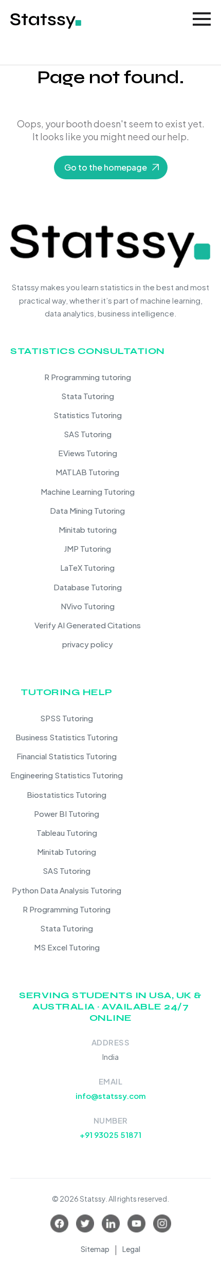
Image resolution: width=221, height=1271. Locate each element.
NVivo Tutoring (88, 606)
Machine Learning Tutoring (88, 491)
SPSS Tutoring (66, 718)
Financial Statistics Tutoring (66, 756)
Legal (131, 1249)
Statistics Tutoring (87, 415)
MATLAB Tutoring (87, 472)
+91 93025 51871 (110, 1134)
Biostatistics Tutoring (66, 794)
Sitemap (95, 1249)
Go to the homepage (105, 167)
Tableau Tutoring (66, 832)
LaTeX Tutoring (87, 567)
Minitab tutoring (88, 529)
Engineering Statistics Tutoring (66, 775)
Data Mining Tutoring (87, 510)
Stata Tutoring (87, 396)
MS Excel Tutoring (67, 947)
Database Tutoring (87, 587)
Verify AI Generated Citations (87, 625)
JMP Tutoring (87, 548)
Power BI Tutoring (66, 813)
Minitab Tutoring (66, 851)
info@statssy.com (111, 1095)
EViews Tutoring (87, 453)
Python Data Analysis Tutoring (66, 890)
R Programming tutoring (87, 377)
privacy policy (87, 644)
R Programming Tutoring (66, 909)
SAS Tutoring (88, 434)
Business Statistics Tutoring (66, 737)
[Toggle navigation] (202, 19)
